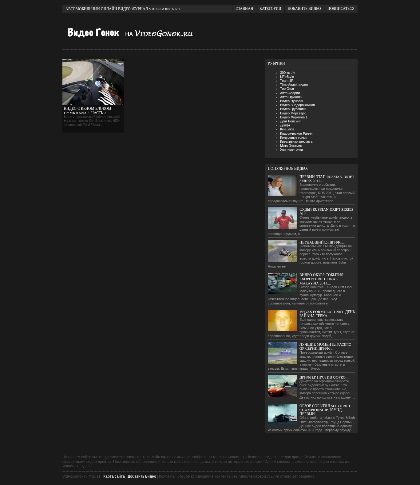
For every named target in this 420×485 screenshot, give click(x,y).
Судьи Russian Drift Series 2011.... (326, 211)
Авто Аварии (290, 93)
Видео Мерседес (293, 113)
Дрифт (285, 125)
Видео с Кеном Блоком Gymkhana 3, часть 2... (87, 110)
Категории (270, 8)
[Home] (136, 40)
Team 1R (287, 80)
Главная (244, 8)
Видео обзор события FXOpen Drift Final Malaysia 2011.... (321, 278)
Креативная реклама (296, 141)
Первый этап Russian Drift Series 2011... (326, 178)
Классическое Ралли (296, 133)
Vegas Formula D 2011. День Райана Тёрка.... (327, 313)
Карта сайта (114, 476)
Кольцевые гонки (293, 137)
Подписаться (341, 8)
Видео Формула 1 (293, 117)
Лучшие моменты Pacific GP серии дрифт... (325, 346)
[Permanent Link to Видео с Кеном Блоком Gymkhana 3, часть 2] (93, 103)
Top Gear (287, 88)
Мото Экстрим (291, 145)
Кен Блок (287, 129)
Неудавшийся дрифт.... (322, 242)
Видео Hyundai (291, 101)
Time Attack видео (294, 84)
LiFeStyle (287, 76)
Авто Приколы (291, 97)
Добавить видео (304, 8)
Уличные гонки (291, 149)
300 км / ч (287, 72)
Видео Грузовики (293, 109)
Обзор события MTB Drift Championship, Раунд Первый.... (325, 409)
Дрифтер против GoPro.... (324, 377)
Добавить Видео (142, 476)
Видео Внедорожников (297, 105)
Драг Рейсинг (290, 121)
